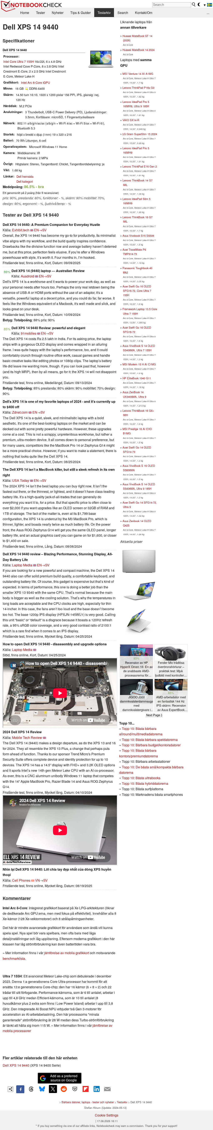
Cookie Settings (106, 1115)
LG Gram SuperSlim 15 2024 (140, 134)
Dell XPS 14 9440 (16, 1065)
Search (123, 12)
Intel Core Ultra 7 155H (18, 61)
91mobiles (28, 333)
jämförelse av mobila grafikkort (66, 952)
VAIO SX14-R (131, 120)
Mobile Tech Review (27, 737)
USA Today (20, 480)
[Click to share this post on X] (53, 1089)
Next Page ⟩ (154, 715)
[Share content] (10, 1089)
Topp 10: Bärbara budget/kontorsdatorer (151, 745)
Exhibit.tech (20, 230)
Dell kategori (24, 181)
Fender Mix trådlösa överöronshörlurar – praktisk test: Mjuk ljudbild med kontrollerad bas (171, 669)
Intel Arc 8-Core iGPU (35, 82)
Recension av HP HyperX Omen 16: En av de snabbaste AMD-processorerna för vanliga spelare (136, 669)
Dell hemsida (24, 176)
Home (24, 12)
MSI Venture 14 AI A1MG (138, 74)
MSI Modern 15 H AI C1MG (139, 364)
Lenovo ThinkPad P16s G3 (138, 88)
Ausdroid (27, 276)
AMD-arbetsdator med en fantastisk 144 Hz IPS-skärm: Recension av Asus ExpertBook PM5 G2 (171, 703)
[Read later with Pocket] (75, 1089)
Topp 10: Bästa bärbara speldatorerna (150, 739)
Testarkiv (104, 12)
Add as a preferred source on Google (63, 1078)
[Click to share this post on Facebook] (20, 1089)
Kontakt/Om (143, 12)
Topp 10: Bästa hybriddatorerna (145, 783)
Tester (40, 12)
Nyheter (57, 12)
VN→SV (41, 880)
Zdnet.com (20, 412)
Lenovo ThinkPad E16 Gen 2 (140, 166)
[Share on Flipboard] (85, 1089)
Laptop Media (22, 565)
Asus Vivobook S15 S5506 (138, 236)
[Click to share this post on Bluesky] (42, 1089)
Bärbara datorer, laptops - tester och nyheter (88, 1102)
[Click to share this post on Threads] (31, 1089)
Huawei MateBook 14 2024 (139, 50)
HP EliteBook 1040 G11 (137, 378)
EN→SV (40, 230)
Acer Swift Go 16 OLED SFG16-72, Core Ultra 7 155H (137, 290)
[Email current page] (107, 1089)
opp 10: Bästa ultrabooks (142, 777)
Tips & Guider (80, 12)
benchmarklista (14, 958)
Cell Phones (21, 880)
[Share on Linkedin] (96, 1089)
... (208, 12)
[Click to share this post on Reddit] (64, 1089)
